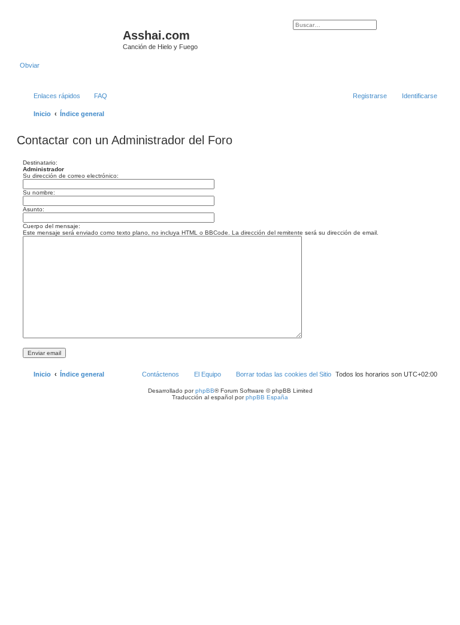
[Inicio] (71, 39)
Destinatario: (40, 162)
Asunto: (33, 209)
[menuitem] (95, 95)
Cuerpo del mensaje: (51, 226)
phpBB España (267, 397)
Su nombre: (39, 192)
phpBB (204, 390)
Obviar (30, 65)
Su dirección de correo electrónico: (71, 175)
